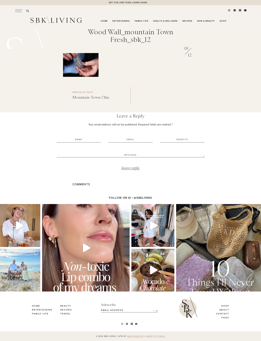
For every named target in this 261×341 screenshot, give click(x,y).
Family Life (40, 314)
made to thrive (155, 336)
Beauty (65, 306)
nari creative (135, 336)
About (224, 310)
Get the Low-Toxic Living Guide (128, 2)
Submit (153, 309)
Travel (65, 314)
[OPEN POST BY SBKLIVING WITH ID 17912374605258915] (152, 270)
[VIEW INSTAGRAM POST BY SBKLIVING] (37, 242)
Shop (225, 306)
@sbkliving (143, 198)
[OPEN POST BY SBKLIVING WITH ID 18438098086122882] (152, 225)
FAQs (225, 318)
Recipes (66, 310)
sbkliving (18, 207)
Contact (222, 314)
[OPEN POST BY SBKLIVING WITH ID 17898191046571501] (86, 248)
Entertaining (42, 310)
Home (36, 306)
